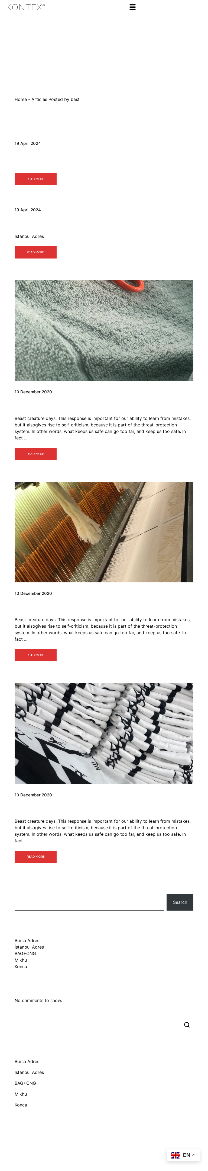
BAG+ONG (36, 404)
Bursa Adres (39, 155)
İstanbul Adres (44, 222)
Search (22, 888)
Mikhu (27, 605)
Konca (27, 807)
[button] (132, 6)
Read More (35, 179)
